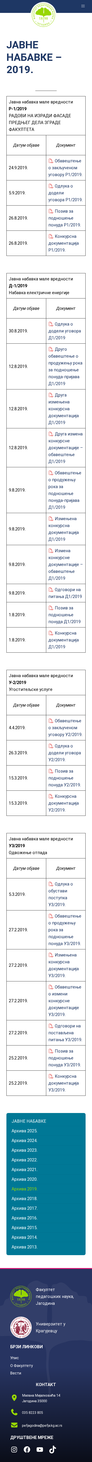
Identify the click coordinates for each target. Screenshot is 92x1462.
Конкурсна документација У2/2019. (63, 803)
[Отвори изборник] (83, 6)
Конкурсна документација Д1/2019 (63, 639)
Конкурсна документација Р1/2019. (63, 243)
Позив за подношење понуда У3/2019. (64, 1057)
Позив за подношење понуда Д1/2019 (64, 614)
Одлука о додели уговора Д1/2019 (64, 330)
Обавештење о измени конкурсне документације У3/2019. (64, 1000)
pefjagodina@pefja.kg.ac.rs (42, 1426)
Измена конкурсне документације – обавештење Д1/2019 (65, 564)
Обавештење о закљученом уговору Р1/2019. (65, 167)
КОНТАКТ (46, 1384)
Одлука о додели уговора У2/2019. (64, 752)
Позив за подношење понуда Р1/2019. (64, 218)
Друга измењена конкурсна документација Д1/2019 (63, 408)
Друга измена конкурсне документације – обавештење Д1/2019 (65, 447)
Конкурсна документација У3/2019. (63, 1083)
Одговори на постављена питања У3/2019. (65, 1032)
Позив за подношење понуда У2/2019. (64, 778)
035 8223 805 (32, 1413)
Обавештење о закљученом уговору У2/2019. (65, 727)
